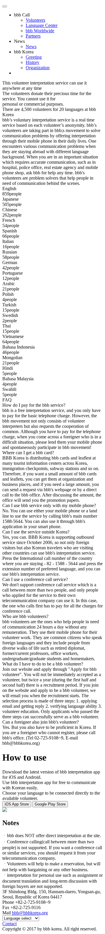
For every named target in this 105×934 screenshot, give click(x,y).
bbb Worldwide (40, 30)
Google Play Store (50, 804)
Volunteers (35, 20)
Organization (38, 67)
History (32, 62)
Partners (33, 35)
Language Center (41, 25)
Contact (9, 923)
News (19, 41)
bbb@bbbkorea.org (30, 912)
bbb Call (22, 14)
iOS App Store (17, 804)
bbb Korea (24, 51)
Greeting (34, 57)
